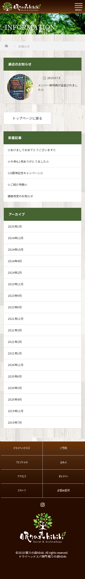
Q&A (63, 462)
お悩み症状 (63, 490)
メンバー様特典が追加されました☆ (58, 87)
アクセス (21, 476)
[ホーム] (6, 44)
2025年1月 (15, 226)
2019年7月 (15, 422)
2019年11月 (15, 411)
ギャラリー (63, 476)
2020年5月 (15, 388)
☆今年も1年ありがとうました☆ (28, 161)
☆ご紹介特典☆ (17, 184)
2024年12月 (15, 238)
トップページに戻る (27, 118)
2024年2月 (15, 272)
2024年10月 (15, 249)
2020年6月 (15, 376)
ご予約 (63, 448)
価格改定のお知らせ (20, 196)
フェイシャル (22, 462)
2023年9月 (15, 296)
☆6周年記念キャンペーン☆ (25, 173)
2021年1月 (15, 353)
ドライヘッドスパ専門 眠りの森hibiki (42, 556)
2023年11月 (15, 284)
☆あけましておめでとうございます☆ (32, 150)
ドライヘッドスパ (21, 448)
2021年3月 (15, 330)
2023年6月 (15, 307)
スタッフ (21, 490)
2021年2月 (15, 342)
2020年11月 (15, 365)
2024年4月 (15, 261)
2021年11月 (15, 319)
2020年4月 (15, 399)
